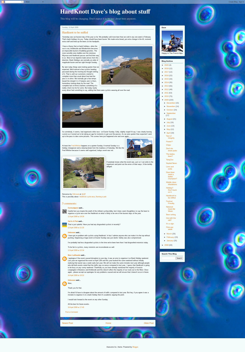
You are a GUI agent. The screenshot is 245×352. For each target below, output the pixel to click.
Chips (168, 145)
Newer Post (67, 323)
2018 (166, 68)
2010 (166, 96)
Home (108, 323)
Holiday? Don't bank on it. (171, 190)
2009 (166, 100)
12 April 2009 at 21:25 (76, 228)
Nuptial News (171, 163)
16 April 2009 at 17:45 (76, 307)
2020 (166, 65)
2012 (166, 89)
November (171, 106)
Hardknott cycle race (87, 197)
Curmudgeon (73, 208)
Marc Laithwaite (74, 255)
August (170, 119)
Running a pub (101, 197)
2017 (166, 72)
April (169, 133)
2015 (166, 79)
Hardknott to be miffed (171, 197)
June (169, 126)
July (168, 122)
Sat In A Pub (73, 221)
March (169, 234)
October (170, 110)
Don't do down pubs (171, 149)
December (171, 103)
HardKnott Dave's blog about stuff (105, 11)
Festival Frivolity (170, 202)
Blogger (135, 347)
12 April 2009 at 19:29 (76, 216)
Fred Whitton (76, 146)
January (170, 241)
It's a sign (170, 224)
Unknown (71, 232)
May (169, 129)
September (171, 113)
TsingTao (169, 160)
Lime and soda (170, 168)
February (171, 237)
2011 (166, 93)
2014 (166, 82)
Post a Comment (71, 312)
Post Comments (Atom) (113, 331)
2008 (166, 245)
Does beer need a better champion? (171, 175)
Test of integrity (170, 137)
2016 (166, 75)
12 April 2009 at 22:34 (76, 250)
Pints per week (169, 228)
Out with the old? (171, 219)
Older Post (149, 323)
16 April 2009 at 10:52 (76, 275)
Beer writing (171, 215)
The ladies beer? (170, 155)
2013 (166, 86)
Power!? (169, 141)
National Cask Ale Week (170, 209)
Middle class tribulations (171, 183)
